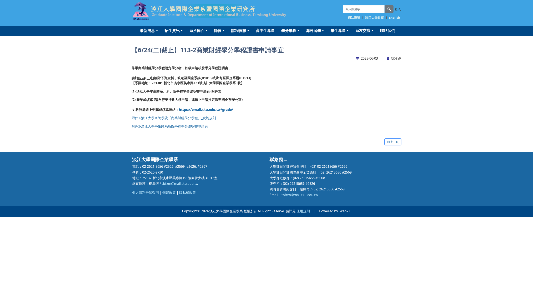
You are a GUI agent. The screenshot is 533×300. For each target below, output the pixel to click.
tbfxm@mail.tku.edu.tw (180, 183)
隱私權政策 (187, 192)
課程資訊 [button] (238, 30)
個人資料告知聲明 (145, 192)
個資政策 (169, 192)
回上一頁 (393, 142)
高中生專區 (265, 30)
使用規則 (303, 211)
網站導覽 (354, 17)
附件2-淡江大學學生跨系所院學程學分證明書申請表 (170, 126)
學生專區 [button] (338, 30)
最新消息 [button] (147, 30)
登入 (398, 9)
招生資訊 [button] (172, 30)
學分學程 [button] (288, 30)
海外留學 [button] (313, 30)
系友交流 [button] (362, 30)
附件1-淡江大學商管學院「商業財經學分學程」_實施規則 (174, 118)
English (394, 17)
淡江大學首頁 (374, 17)
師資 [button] (218, 30)
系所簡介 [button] (196, 30)
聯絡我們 (387, 30)
